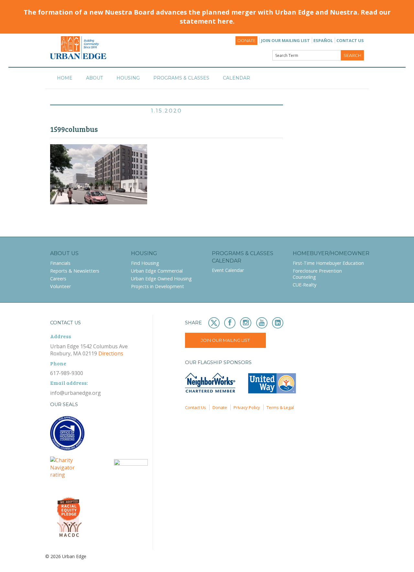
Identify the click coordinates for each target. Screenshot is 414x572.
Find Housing (145, 263)
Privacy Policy (247, 407)
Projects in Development (157, 286)
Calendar (236, 78)
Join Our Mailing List (285, 40)
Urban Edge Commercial (157, 271)
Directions (110, 353)
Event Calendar (228, 270)
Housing (128, 78)
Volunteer (60, 286)
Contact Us (350, 40)
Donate (246, 40)
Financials (60, 263)
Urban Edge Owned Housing (161, 278)
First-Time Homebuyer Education (328, 263)
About (94, 78)
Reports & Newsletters (74, 271)
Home (64, 78)
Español (323, 40)
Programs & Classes (181, 78)
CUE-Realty (304, 285)
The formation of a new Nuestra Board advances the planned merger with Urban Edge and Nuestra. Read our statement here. (207, 17)
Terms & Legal (280, 407)
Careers (58, 278)
